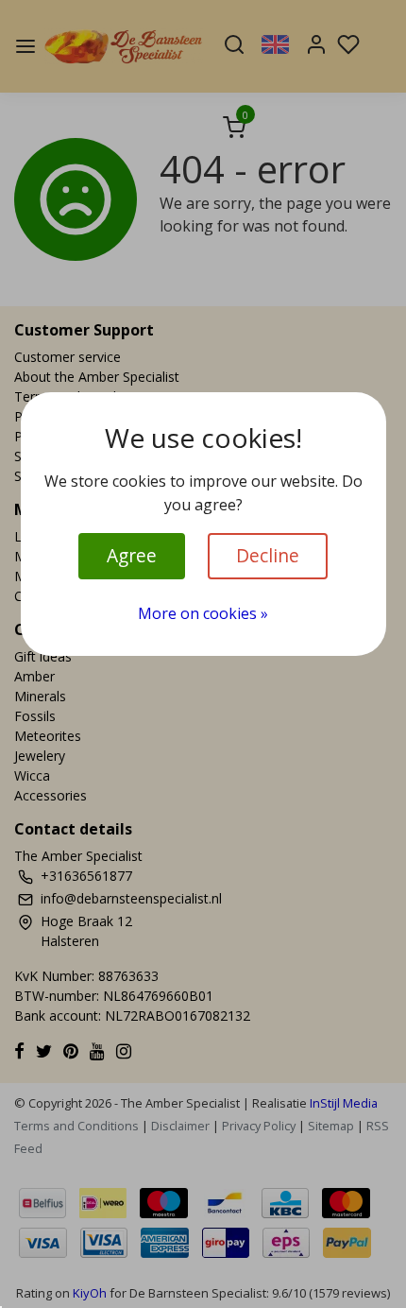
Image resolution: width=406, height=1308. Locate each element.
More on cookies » (203, 613)
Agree (132, 555)
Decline (267, 555)
